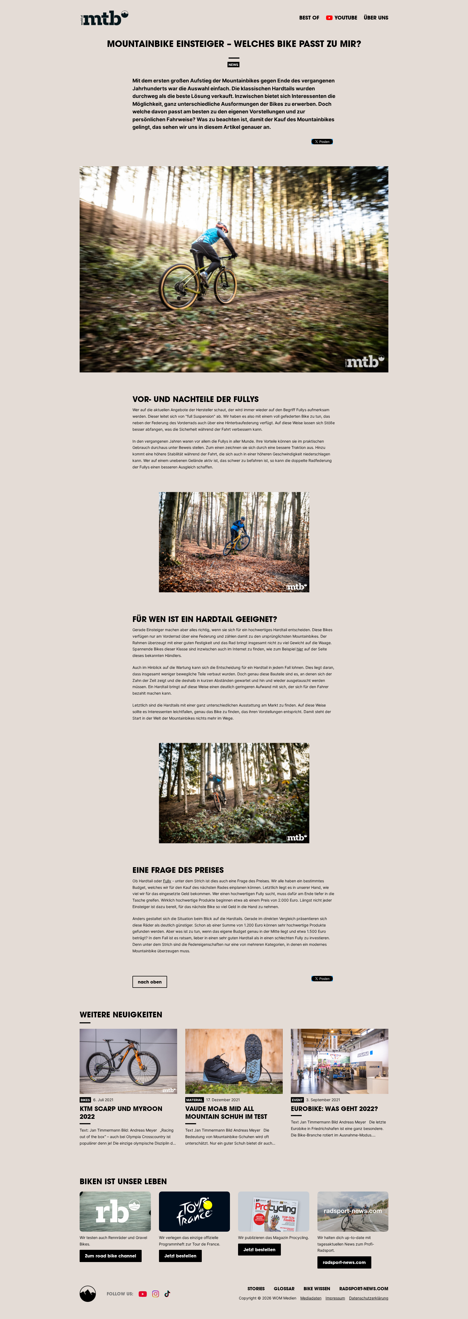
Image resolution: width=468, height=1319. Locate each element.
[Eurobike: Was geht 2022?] (339, 1061)
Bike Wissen (317, 1288)
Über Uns (376, 17)
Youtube (345, 17)
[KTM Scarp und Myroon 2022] (128, 1061)
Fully (167, 881)
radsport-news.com (344, 1262)
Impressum (335, 1298)
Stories (256, 1288)
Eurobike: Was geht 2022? (334, 1108)
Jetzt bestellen (180, 1256)
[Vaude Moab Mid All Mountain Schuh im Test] (234, 1061)
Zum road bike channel (110, 1256)
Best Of (309, 17)
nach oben (150, 982)
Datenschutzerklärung (368, 1298)
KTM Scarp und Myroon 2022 (121, 1112)
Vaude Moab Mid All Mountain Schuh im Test (226, 1112)
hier (300, 649)
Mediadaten (310, 1298)
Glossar (284, 1288)
